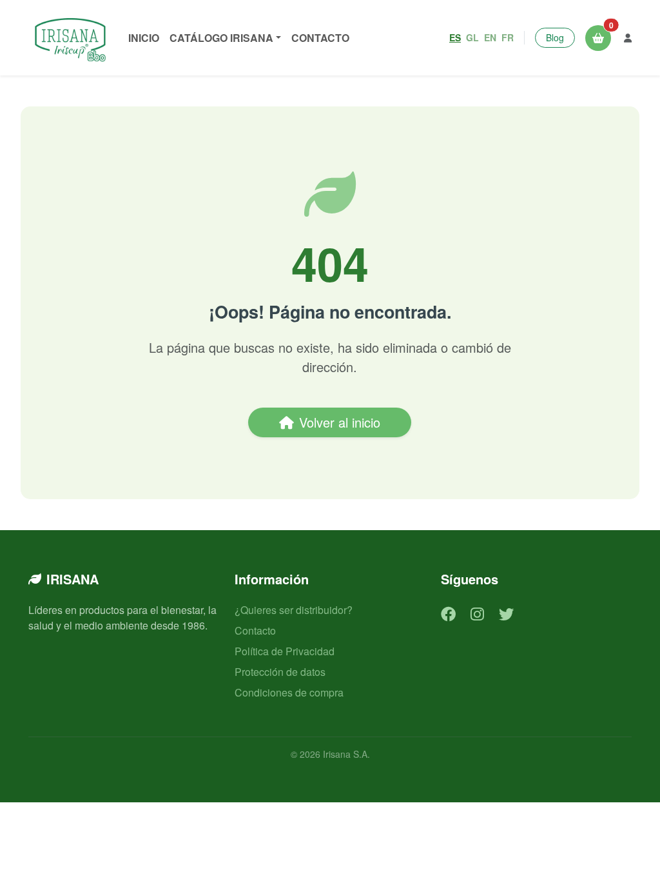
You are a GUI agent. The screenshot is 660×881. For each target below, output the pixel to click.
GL (472, 37)
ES (455, 37)
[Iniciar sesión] (628, 38)
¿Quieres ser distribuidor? (294, 609)
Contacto (320, 37)
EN (490, 37)
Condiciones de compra (289, 692)
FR (507, 37)
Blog (555, 37)
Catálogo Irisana (221, 37)
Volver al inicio (339, 422)
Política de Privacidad (285, 651)
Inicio (143, 37)
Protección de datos (280, 671)
